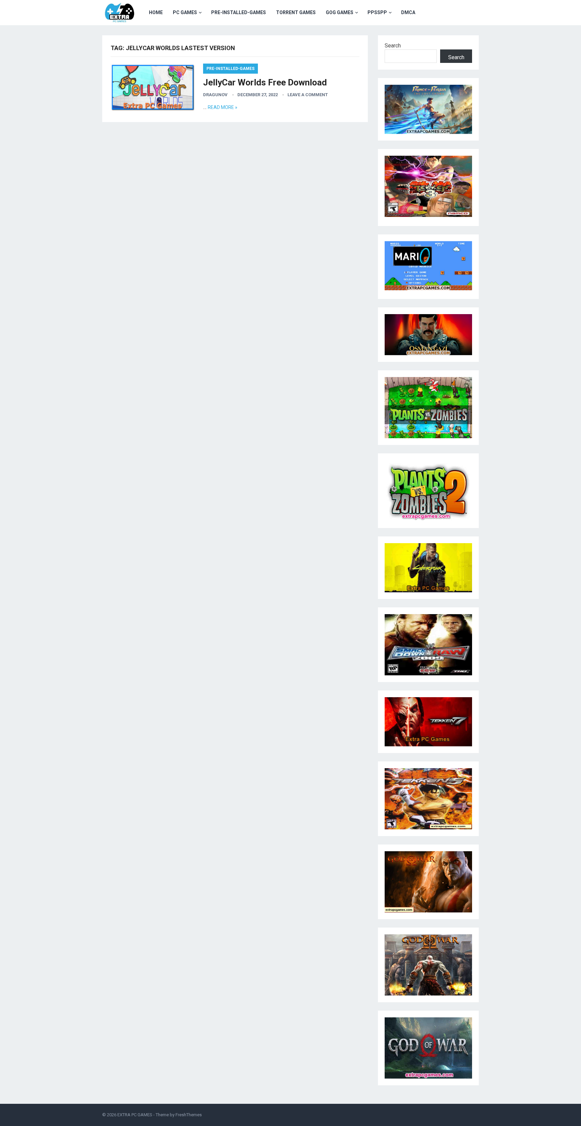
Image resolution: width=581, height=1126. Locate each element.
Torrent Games (296, 12)
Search (393, 45)
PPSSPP (377, 12)
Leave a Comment (307, 94)
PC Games (185, 12)
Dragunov (215, 94)
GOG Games (339, 12)
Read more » (222, 107)
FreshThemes (189, 1114)
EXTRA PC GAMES (134, 1114)
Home (156, 12)
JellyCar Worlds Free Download (265, 82)
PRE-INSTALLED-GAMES (238, 12)
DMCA (408, 12)
